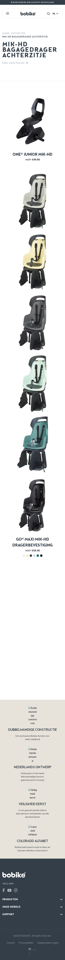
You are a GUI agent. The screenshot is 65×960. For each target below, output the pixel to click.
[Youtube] (9, 890)
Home (5, 33)
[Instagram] (15, 890)
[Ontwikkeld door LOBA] (32, 952)
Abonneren (32, 695)
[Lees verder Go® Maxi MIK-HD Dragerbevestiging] (32, 200)
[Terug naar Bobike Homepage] (28, 13)
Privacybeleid (26, 942)
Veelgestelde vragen (48, 942)
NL (54, 13)
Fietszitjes (18, 33)
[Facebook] (3, 890)
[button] (48, 13)
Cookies (11, 942)
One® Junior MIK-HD (32, 154)
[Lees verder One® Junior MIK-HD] (32, 120)
